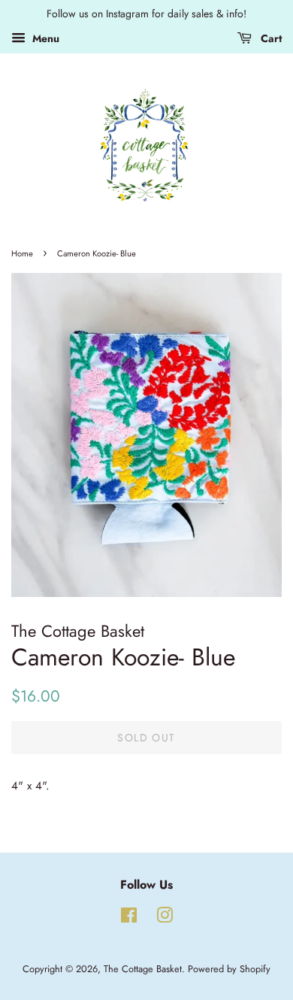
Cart (270, 38)
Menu (44, 38)
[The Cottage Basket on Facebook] (128, 918)
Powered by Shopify (229, 969)
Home (22, 253)
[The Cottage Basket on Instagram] (164, 918)
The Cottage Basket (143, 969)
